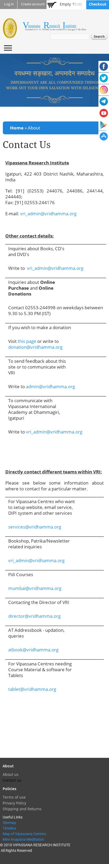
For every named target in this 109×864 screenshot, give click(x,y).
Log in (9, 4)
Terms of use (14, 797)
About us (11, 774)
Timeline (9, 828)
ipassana (34, 26)
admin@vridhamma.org (50, 386)
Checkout (97, 4)
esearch (54, 26)
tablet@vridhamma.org (32, 689)
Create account (33, 4)
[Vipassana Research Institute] (10, 35)
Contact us (12, 780)
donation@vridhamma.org (35, 347)
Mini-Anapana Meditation (23, 839)
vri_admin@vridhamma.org (48, 214)
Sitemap (9, 823)
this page (27, 341)
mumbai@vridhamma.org (34, 588)
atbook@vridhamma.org (33, 650)
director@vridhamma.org (34, 616)
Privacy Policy (14, 802)
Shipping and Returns (22, 808)
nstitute (70, 26)
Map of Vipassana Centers (24, 834)
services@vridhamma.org (34, 527)
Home (17, 128)
